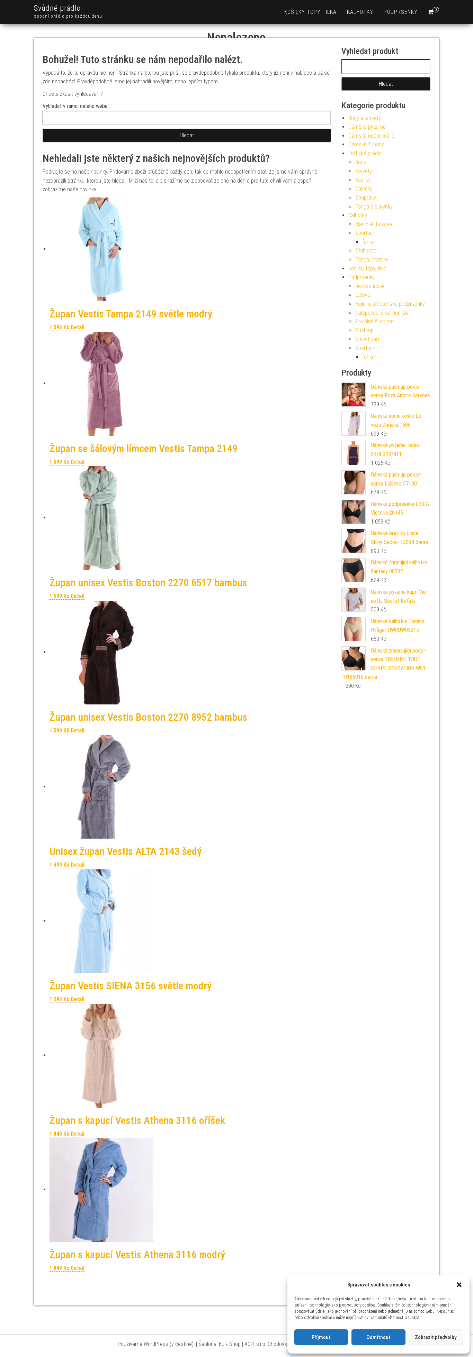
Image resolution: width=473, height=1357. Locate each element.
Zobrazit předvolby (435, 1337)
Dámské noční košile (371, 135)
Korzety (363, 171)
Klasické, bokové (373, 224)
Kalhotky (360, 12)
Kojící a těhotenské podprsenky (390, 304)
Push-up (364, 330)
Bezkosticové (370, 286)
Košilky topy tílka (310, 12)
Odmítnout (378, 1337)
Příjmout (321, 1337)
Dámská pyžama (367, 126)
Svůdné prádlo (57, 8)
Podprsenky (401, 12)
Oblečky (364, 188)
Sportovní (365, 233)
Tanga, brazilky (371, 259)
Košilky (363, 180)
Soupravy (365, 197)
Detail (77, 327)
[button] (459, 1284)
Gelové (362, 295)
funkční (370, 242)
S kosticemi (368, 339)
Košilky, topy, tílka (367, 268)
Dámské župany (366, 144)
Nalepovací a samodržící (382, 313)
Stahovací (366, 250)
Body (360, 162)
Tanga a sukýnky (374, 206)
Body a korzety (364, 118)
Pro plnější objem (374, 321)
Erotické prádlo (365, 153)
